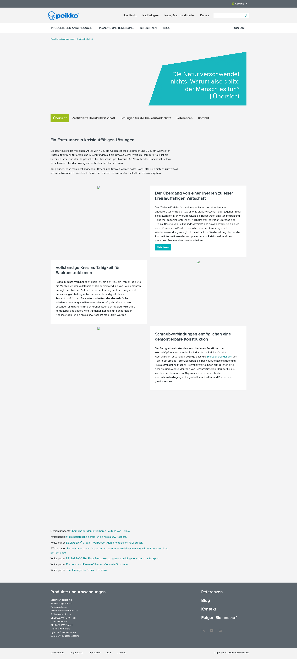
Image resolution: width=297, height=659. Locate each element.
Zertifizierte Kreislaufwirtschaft (93, 118)
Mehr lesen (163, 247)
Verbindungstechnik (61, 599)
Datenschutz (57, 652)
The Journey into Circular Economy (86, 570)
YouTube (211, 629)
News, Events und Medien (179, 15)
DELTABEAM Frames (62, 625)
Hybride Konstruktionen (63, 632)
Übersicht (60, 118)
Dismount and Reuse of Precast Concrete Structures (97, 564)
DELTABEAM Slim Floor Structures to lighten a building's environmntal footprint (113, 558)
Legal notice (76, 652)
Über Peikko (130, 15)
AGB (108, 652)
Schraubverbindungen (219, 356)
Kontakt (240, 28)
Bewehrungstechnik (61, 603)
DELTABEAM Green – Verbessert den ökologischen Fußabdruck (104, 542)
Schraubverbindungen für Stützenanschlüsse (64, 612)
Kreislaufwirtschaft (85, 39)
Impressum (95, 652)
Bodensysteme (59, 607)
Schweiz (239, 3)
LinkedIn (203, 629)
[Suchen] (246, 15)
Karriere (204, 15)
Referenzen (148, 28)
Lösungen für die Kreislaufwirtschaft (146, 118)
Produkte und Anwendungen (71, 28)
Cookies (121, 652)
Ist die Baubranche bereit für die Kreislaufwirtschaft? (96, 537)
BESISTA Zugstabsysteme (65, 635)
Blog (166, 28)
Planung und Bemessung (116, 28)
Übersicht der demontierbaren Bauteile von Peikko (100, 531)
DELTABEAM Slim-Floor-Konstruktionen (64, 619)
